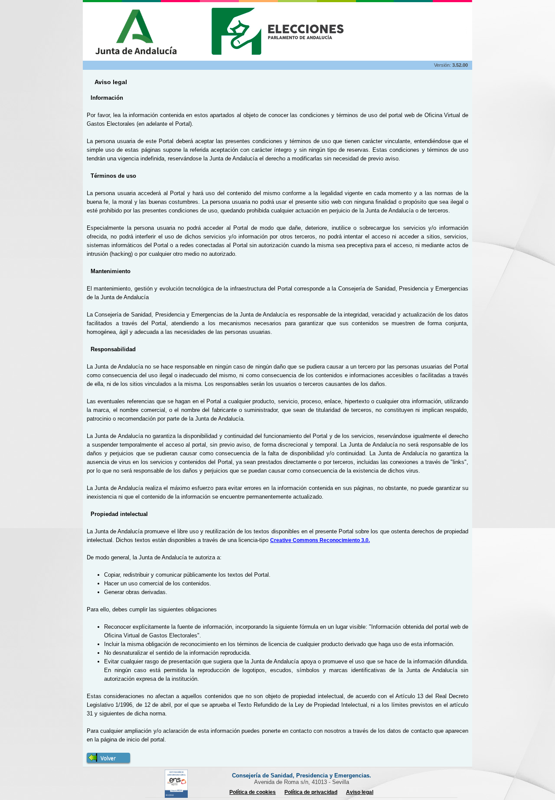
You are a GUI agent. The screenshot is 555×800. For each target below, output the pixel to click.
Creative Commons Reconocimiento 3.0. (320, 540)
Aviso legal (359, 792)
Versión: (443, 65)
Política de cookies (252, 792)
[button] (108, 758)
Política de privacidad (310, 792)
